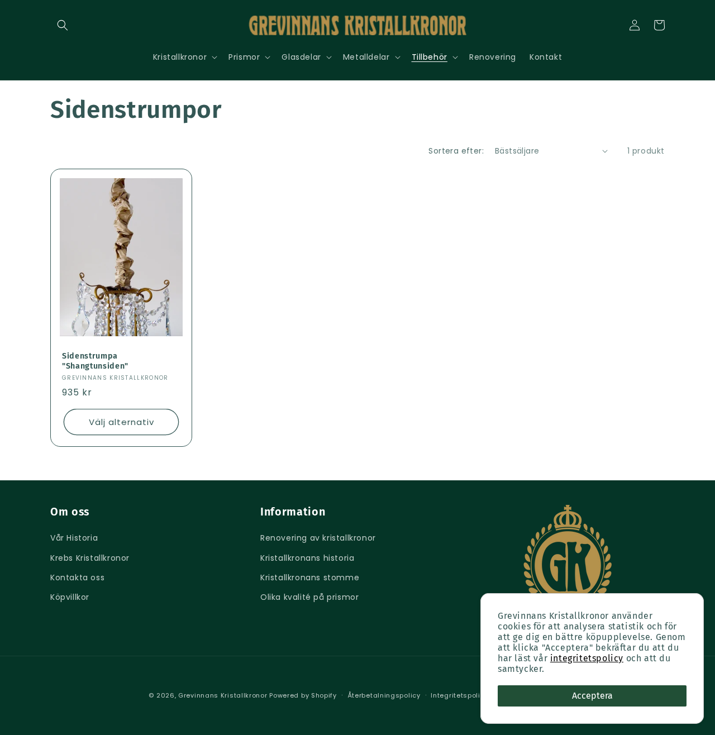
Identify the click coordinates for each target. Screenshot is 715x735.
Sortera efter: (456, 150)
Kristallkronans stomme (309, 577)
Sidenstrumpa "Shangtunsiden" (95, 361)
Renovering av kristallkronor (318, 537)
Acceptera (592, 695)
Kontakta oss (77, 577)
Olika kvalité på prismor (309, 597)
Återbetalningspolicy (384, 695)
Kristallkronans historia (307, 558)
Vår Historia (74, 537)
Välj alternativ (121, 422)
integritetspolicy (586, 658)
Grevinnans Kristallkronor (223, 695)
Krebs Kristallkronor (90, 558)
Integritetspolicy (459, 695)
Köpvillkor (69, 597)
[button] (62, 25)
